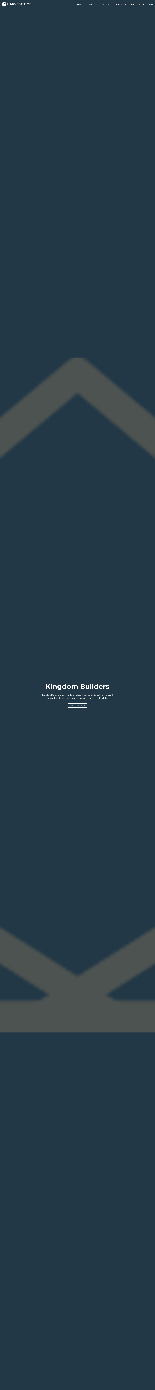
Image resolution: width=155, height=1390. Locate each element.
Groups (106, 4)
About (80, 4)
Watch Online (137, 4)
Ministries (93, 4)
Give (151, 4)
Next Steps (121, 4)
